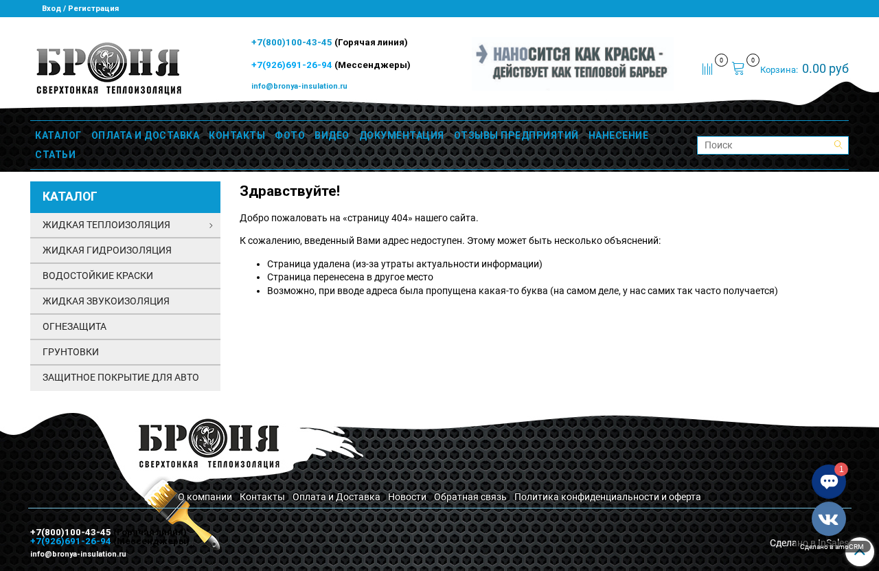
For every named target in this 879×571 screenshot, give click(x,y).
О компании (205, 496)
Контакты (262, 496)
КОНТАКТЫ (237, 135)
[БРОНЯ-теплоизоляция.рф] (107, 67)
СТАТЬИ (55, 154)
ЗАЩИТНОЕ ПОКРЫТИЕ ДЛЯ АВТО (121, 377)
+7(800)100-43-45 (292, 42)
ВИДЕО (332, 135)
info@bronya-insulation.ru (299, 86)
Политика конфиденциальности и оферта (607, 496)
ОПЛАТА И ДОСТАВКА (145, 135)
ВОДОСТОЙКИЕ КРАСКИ (98, 275)
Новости (407, 496)
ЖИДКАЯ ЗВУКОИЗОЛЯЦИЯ (106, 300)
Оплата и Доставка (336, 496)
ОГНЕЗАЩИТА (74, 326)
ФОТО (290, 135)
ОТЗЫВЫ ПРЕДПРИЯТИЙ (516, 135)
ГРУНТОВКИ (71, 351)
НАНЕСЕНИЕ (619, 135)
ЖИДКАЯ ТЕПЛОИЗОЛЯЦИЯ (106, 224)
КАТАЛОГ (58, 135)
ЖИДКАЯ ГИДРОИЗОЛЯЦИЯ (107, 250)
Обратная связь (470, 496)
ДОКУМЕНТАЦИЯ (401, 135)
